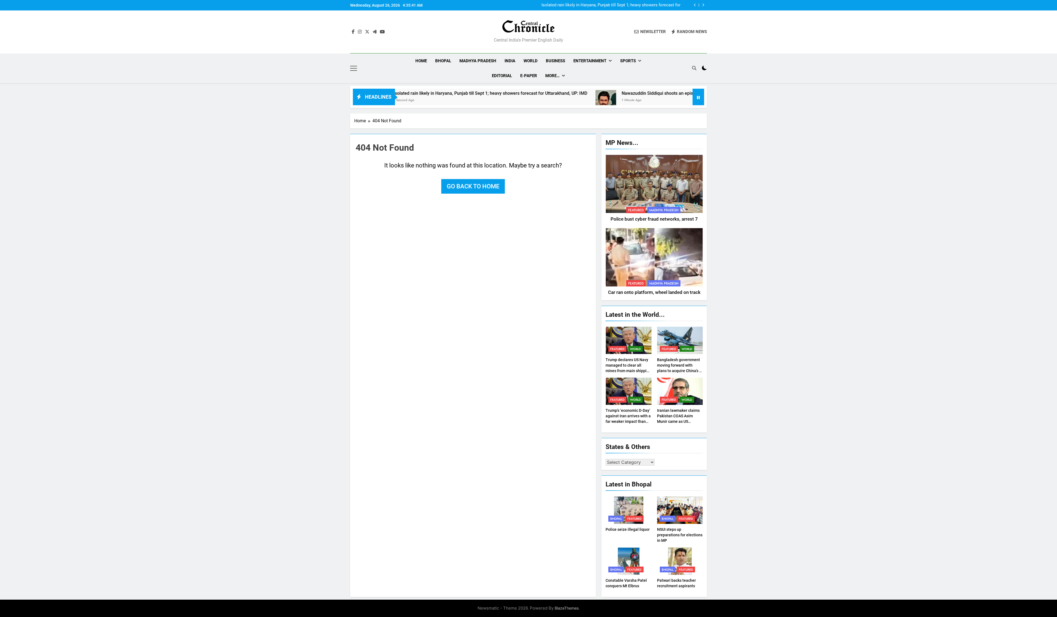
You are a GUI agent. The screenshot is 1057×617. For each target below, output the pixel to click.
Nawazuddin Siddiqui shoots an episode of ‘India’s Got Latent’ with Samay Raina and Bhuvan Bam (680, 93)
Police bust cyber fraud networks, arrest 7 (654, 219)
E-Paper (528, 75)
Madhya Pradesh (477, 60)
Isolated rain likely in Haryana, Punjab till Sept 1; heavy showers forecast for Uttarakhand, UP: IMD (610, 5)
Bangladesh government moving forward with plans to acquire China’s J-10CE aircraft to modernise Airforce (680, 371)
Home (421, 60)
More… (552, 75)
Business (555, 60)
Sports (628, 60)
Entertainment (589, 60)
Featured (636, 210)
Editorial (502, 75)
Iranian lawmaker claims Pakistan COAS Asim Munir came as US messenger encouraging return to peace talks (678, 421)
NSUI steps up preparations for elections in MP (679, 535)
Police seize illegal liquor (628, 529)
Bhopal (443, 60)
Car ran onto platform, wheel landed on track (654, 292)
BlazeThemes (567, 608)
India (510, 60)
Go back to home (473, 186)
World (531, 60)
